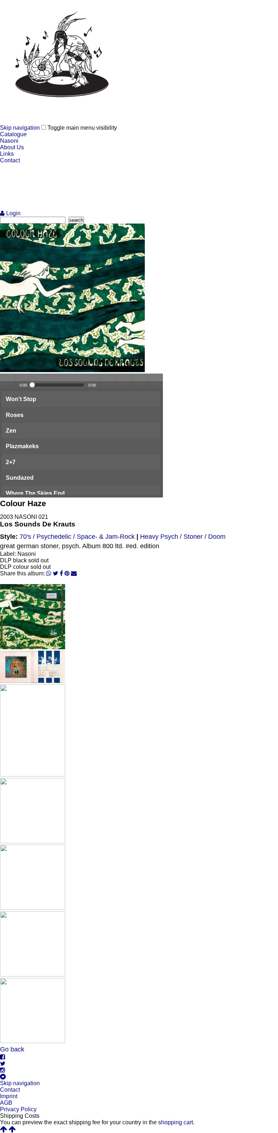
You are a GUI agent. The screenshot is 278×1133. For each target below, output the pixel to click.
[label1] (32, 841)
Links (7, 154)
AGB (6, 1103)
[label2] (32, 908)
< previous (124, 381)
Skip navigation (20, 128)
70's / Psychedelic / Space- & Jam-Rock (77, 536)
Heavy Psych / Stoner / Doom (183, 536)
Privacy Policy (18, 1109)
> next (139, 381)
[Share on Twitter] (55, 573)
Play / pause (7, 381)
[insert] (32, 774)
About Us (12, 147)
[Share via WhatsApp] (48, 573)
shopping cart (175, 1122)
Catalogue (13, 134)
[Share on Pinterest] (67, 573)
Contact (10, 160)
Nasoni (9, 141)
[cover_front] (72, 370)
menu (155, 381)
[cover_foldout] (32, 681)
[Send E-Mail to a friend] (74, 573)
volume (108, 381)
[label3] (32, 974)
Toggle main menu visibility (82, 128)
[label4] (32, 1041)
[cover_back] (32, 647)
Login (13, 213)
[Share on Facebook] (61, 573)
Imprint (8, 1096)
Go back (12, 1049)
